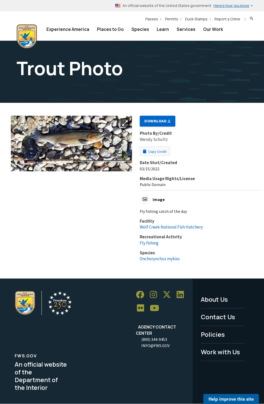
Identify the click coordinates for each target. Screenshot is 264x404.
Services (186, 29)
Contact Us (218, 317)
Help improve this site (231, 399)
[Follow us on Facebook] (142, 295)
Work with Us (220, 352)
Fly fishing (149, 243)
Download (156, 120)
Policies (213, 334)
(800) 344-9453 (154, 339)
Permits (171, 18)
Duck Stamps (196, 18)
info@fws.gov (155, 345)
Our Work (213, 29)
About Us (214, 299)
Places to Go (110, 29)
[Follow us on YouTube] (156, 308)
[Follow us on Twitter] (169, 295)
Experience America (67, 29)
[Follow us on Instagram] (155, 295)
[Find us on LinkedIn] (182, 295)
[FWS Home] (26, 36)
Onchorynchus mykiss (160, 259)
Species (140, 29)
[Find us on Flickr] (142, 308)
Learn (163, 29)
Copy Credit (157, 151)
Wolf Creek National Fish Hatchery (171, 227)
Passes (151, 18)
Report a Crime (227, 18)
